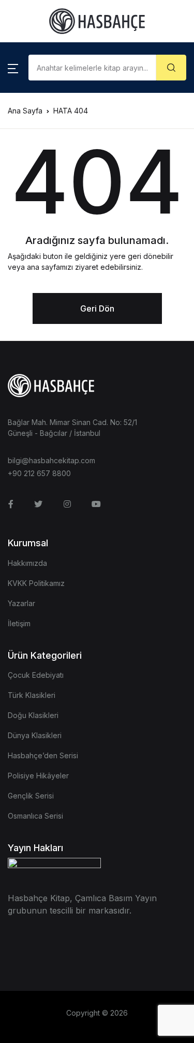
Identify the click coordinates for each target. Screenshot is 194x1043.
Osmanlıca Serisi (35, 815)
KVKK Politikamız (36, 583)
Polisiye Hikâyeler (38, 775)
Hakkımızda (27, 563)
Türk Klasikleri (31, 695)
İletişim (19, 623)
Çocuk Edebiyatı (36, 675)
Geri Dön (97, 308)
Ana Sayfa (25, 110)
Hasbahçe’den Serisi (43, 755)
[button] (13, 67)
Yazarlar (21, 603)
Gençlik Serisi (31, 795)
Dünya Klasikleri (35, 735)
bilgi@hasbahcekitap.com (51, 460)
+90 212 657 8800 (39, 473)
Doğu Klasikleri (33, 715)
